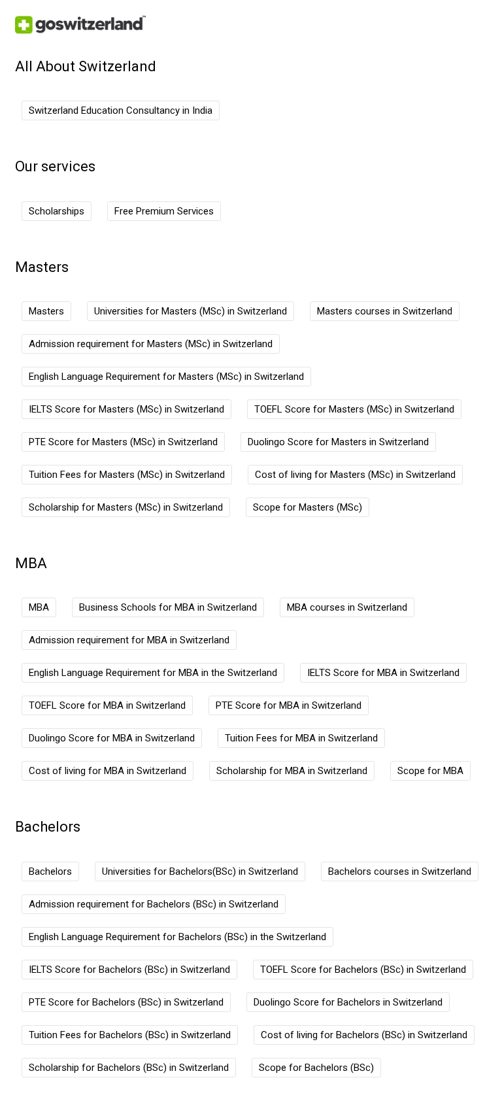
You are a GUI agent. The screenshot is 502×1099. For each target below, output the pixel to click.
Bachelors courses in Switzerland (399, 871)
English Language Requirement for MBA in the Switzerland (153, 673)
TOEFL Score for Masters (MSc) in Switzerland (354, 409)
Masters (46, 311)
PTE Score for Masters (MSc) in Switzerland (123, 442)
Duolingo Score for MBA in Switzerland (112, 738)
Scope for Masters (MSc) (307, 507)
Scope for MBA (430, 771)
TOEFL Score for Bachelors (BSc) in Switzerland (363, 969)
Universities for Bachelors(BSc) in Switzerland (200, 871)
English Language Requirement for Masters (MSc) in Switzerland (166, 376)
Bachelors (50, 871)
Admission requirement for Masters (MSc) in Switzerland (151, 344)
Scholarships (56, 211)
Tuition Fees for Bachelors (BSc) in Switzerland (130, 1035)
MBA (39, 607)
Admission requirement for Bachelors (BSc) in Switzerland (153, 904)
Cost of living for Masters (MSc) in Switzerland (355, 475)
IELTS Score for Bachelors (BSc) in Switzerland (129, 969)
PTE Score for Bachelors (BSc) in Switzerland (126, 1002)
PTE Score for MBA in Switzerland (288, 705)
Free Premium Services (164, 211)
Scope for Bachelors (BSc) (316, 1068)
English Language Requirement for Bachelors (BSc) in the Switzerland (177, 937)
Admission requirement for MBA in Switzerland (129, 640)
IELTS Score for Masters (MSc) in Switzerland (126, 409)
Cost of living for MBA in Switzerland (107, 771)
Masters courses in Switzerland (384, 311)
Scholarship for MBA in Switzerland (291, 771)
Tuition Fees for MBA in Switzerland (301, 738)
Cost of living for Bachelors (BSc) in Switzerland (364, 1035)
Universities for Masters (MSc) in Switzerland (190, 311)
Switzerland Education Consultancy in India (120, 110)
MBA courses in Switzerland (347, 607)
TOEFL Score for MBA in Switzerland (107, 705)
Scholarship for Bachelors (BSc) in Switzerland (129, 1068)
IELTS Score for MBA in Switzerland (383, 673)
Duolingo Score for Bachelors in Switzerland (348, 1002)
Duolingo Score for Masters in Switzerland (338, 442)
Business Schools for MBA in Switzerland (168, 607)
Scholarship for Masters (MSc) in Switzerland (126, 507)
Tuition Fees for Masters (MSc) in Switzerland (127, 475)
